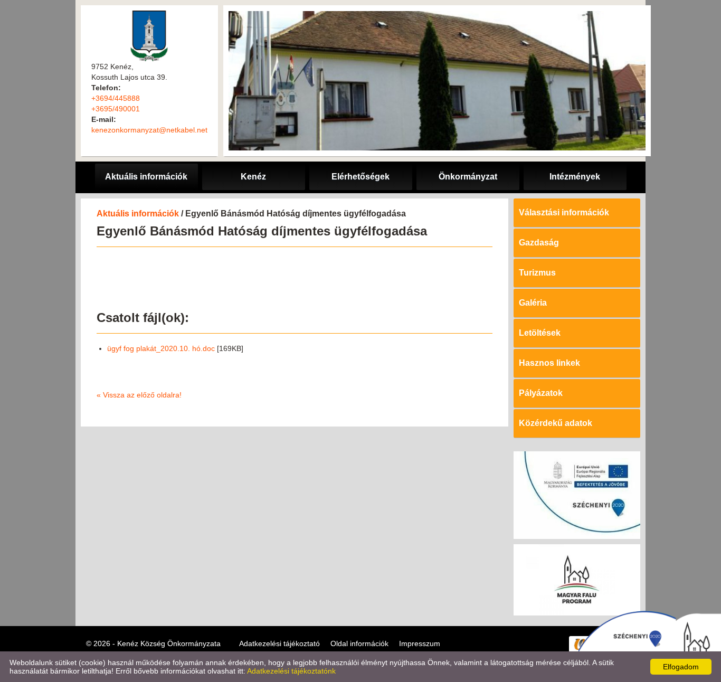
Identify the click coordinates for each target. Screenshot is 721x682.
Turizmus (537, 272)
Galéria (533, 302)
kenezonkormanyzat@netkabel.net (149, 130)
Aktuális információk (138, 213)
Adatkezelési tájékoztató (279, 643)
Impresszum (419, 643)
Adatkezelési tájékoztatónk (291, 671)
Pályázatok (541, 393)
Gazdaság (539, 242)
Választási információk (564, 212)
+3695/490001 (115, 109)
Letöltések (540, 332)
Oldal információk (359, 643)
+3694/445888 (115, 98)
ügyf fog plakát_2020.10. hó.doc (161, 348)
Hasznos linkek (549, 362)
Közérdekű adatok (555, 423)
